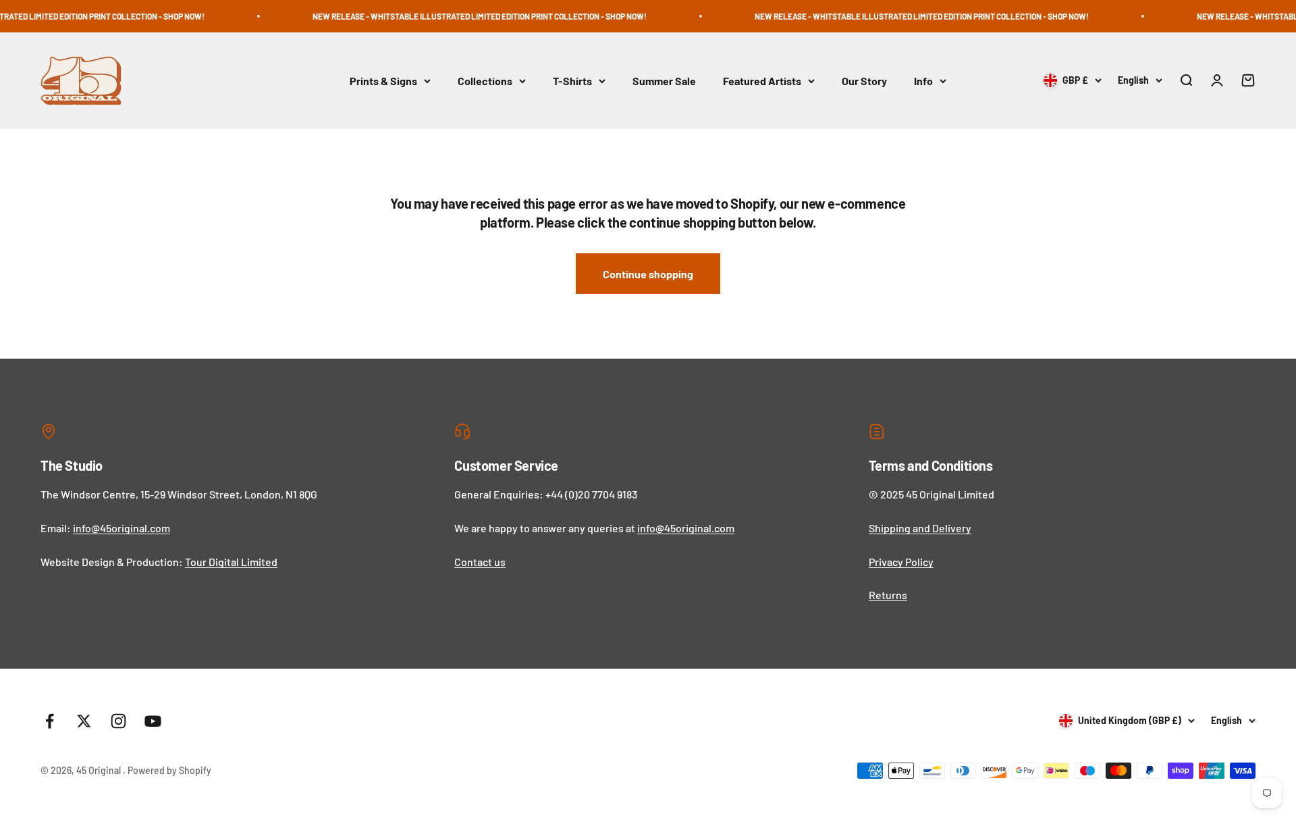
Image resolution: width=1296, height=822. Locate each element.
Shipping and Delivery (920, 527)
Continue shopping (648, 273)
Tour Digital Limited (231, 561)
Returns (888, 594)
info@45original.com (121, 527)
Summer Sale (664, 80)
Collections (485, 80)
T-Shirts (572, 80)
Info (923, 80)
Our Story (864, 80)
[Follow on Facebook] (49, 721)
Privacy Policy (901, 561)
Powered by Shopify (169, 770)
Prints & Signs (383, 80)
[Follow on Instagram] (118, 721)
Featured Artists (762, 80)
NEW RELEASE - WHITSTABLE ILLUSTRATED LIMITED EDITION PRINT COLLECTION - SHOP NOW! (459, 16)
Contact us (480, 561)
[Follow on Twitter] (84, 721)
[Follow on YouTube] (153, 721)
